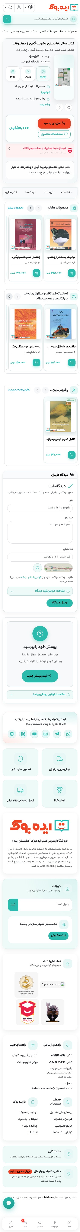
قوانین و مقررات (63, 1119)
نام (71, 501)
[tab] (69, 1224)
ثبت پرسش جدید (37, 676)
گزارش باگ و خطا (62, 1132)
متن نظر (69, 518)
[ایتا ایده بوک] (23, 734)
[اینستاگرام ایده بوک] (46, 734)
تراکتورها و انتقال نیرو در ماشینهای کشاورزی (52, 347)
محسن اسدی (66, 263)
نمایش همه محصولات (19, 390)
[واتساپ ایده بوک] (68, 734)
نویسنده (48, 192)
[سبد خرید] (9, 7)
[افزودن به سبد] (72, 273)
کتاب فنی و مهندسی (22, 32)
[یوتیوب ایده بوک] (34, 734)
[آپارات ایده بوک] (12, 734)
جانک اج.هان (31, 352)
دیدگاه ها (30, 192)
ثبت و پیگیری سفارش (25, 1055)
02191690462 (58, 1055)
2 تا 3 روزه (45, 105)
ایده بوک (72, 32)
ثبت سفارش (58, 935)
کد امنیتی (68, 549)
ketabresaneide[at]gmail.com (52, 1089)
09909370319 (57, 1062)
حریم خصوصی (63, 1126)
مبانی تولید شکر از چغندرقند (60, 257)
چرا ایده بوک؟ (30, 1126)
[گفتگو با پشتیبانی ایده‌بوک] (9, 1203)
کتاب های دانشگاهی (51, 32)
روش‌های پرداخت (27, 1062)
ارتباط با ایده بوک (28, 1119)
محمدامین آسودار (64, 352)
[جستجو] (7, 19)
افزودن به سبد (52, 123)
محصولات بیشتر (15, 208)
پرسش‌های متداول (61, 1112)
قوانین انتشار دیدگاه (30, 578)
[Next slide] (30, 208)
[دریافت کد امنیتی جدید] (37, 567)
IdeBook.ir (50, 1198)
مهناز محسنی (31, 263)
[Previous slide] (38, 208)
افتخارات (33, 1132)
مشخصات (66, 192)
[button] (68, 107)
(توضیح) (45, 92)
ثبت (13, 904)
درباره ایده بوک (29, 1112)
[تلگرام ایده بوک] (57, 734)
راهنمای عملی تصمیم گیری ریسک (22, 257)
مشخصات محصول (52, 134)
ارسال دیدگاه (59, 602)
